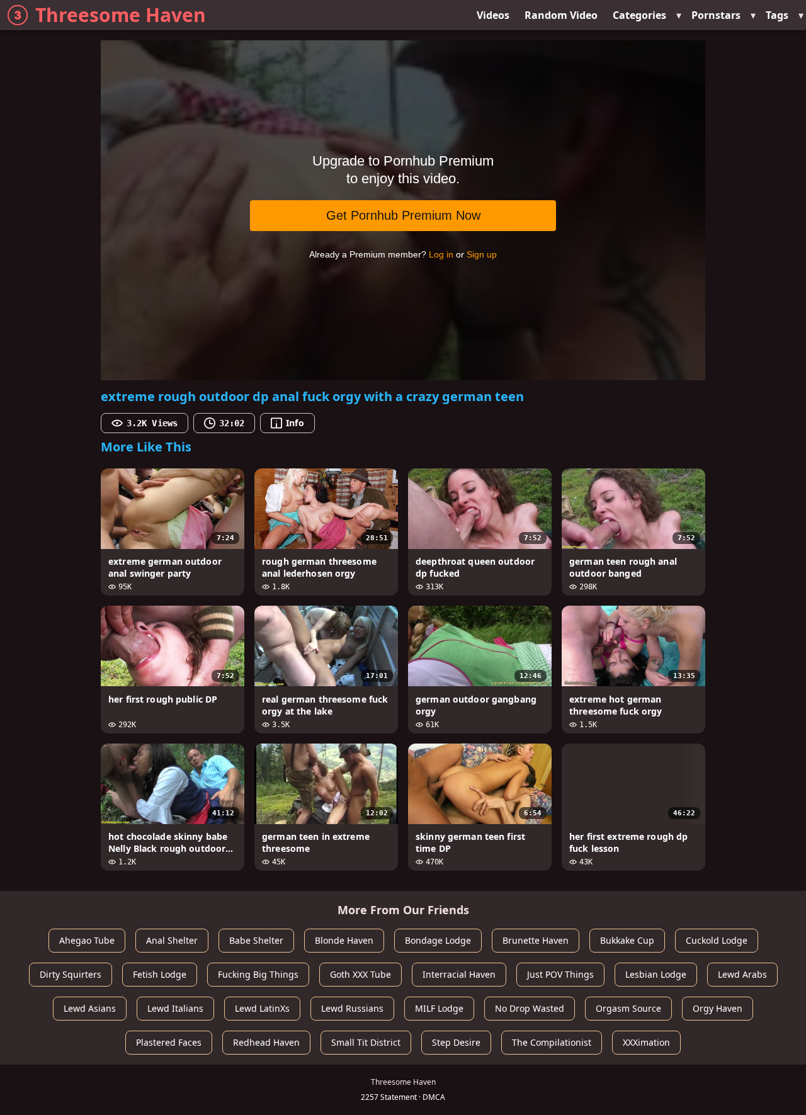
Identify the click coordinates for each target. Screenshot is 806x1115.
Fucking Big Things (258, 974)
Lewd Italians (175, 1008)
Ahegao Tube (87, 940)
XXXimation (646, 1042)
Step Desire (456, 1042)
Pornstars (716, 15)
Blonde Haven (344, 940)
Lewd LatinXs (262, 1008)
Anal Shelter (172, 940)
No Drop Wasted (529, 1008)
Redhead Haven (266, 1042)
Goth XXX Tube (360, 974)
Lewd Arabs (742, 974)
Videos (493, 15)
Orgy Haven (717, 1008)
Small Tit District (365, 1042)
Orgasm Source (628, 1008)
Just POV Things (560, 974)
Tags (777, 15)
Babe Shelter (256, 940)
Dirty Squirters (70, 974)
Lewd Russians (352, 1008)
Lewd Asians (90, 1008)
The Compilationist (551, 1042)
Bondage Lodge (438, 940)
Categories (639, 15)
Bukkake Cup (627, 940)
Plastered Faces (169, 1042)
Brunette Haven (535, 940)
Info (295, 423)
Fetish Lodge (159, 974)
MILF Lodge (439, 1008)
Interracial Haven (459, 974)
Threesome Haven (120, 15)
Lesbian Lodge (655, 974)
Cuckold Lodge (716, 940)
